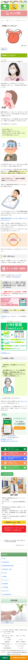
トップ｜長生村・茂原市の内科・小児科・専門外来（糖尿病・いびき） (7, 631)
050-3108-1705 (16, 277)
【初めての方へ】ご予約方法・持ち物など (7, 636)
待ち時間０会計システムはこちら (9, 441)
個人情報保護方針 (7, 648)
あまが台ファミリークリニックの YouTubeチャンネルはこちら (14, 529)
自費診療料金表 (7, 594)
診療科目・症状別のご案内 (21, 629)
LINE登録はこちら (5, 316)
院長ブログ (7, 646)
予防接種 (5, 587)
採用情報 (14, 600)
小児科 (5, 573)
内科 (4, 558)
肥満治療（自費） (7, 569)
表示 (5, 49)
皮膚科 (5, 576)
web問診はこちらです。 (7, 439)
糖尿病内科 (6, 562)
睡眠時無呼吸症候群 (8, 565)
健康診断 (5, 583)
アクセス (21, 639)
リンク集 (21, 648)
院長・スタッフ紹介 (20, 635)
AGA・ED (5, 591)
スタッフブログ (20, 646)
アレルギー (6, 580)
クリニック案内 (7, 639)
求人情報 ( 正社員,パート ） (7, 643)
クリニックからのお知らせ (21, 643)
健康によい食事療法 (20, 641)
